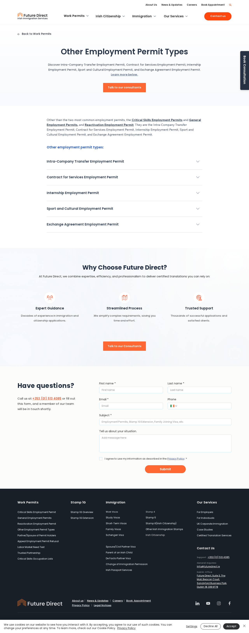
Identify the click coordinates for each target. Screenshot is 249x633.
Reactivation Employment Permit (37, 523)
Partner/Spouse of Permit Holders (37, 535)
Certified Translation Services (214, 535)
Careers (117, 601)
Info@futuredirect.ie (208, 566)
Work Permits (28, 502)
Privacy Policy (81, 605)
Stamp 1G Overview (82, 512)
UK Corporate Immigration (212, 523)
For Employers (205, 512)
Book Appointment (138, 601)
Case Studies (205, 529)
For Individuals (205, 518)
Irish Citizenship (155, 535)
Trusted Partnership (29, 553)
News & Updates (97, 601)
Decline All (210, 626)
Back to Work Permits (36, 34)
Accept (231, 626)
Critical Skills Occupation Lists (35, 558)
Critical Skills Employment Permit (37, 512)
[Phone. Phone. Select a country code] (174, 405)
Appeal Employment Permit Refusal (38, 541)
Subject (105, 415)
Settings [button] (191, 626)
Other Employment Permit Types (36, 529)
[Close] (244, 626)
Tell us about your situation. (118, 431)
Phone (172, 399)
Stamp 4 (150, 511)
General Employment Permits (35, 518)
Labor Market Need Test (31, 547)
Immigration (115, 502)
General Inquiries (206, 562)
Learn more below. (124, 75)
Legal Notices (102, 605)
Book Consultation (245, 70)
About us (77, 601)
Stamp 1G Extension (82, 518)
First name (107, 383)
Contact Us (206, 548)
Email (104, 399)
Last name (176, 383)
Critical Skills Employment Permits (157, 120)
